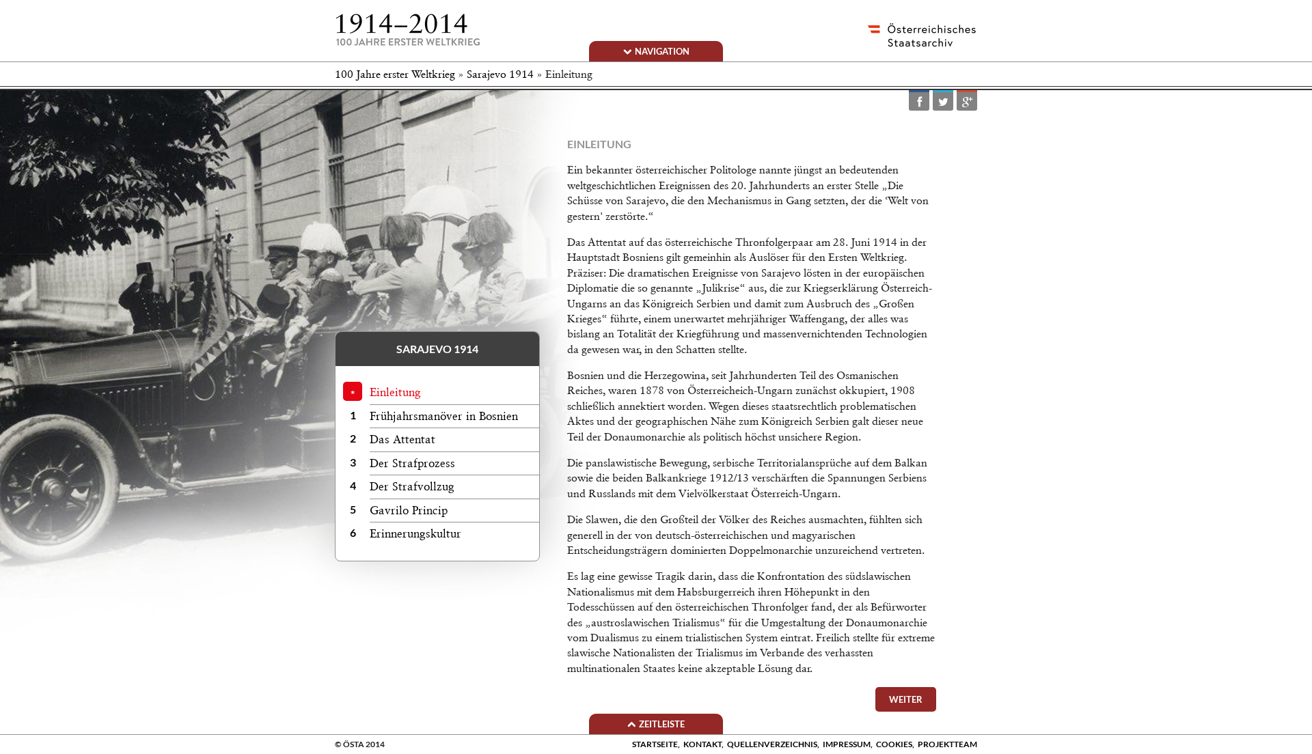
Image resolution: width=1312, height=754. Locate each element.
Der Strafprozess (412, 463)
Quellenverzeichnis (772, 744)
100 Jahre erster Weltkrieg (395, 74)
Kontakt (702, 744)
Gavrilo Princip (409, 510)
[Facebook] (919, 101)
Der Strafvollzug (412, 486)
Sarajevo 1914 (500, 74)
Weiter (905, 699)
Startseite (655, 744)
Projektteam (947, 744)
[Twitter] (943, 101)
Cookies (894, 744)
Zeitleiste (662, 723)
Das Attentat (402, 439)
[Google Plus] (967, 101)
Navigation (662, 51)
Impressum (847, 744)
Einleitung (395, 392)
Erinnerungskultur (415, 533)
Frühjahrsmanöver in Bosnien (444, 416)
